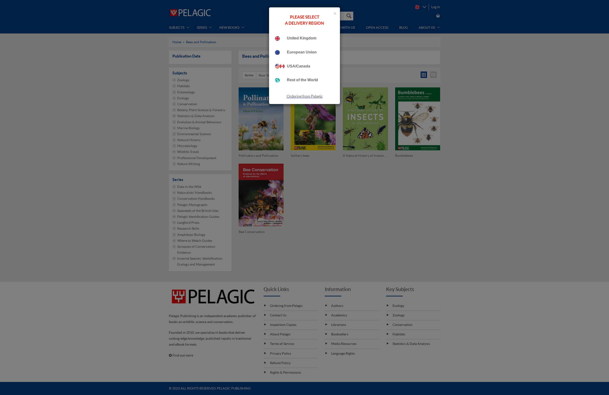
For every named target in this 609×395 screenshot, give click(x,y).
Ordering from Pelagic (305, 96)
